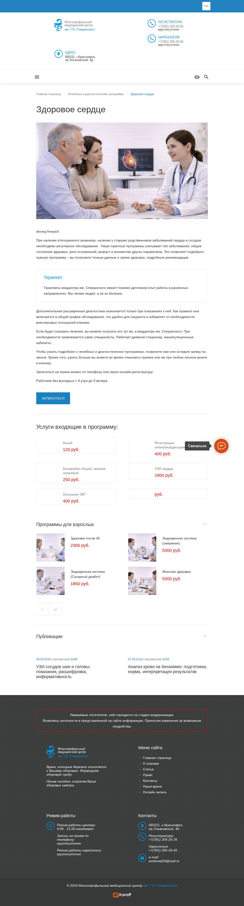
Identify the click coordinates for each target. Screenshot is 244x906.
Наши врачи (152, 786)
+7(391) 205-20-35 (170, 26)
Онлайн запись (155, 792)
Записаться (53, 398)
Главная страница (157, 758)
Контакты (150, 781)
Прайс (148, 775)
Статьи (148, 769)
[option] (76, 547)
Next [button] (55, 609)
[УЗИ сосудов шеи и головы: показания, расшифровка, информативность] (76, 650)
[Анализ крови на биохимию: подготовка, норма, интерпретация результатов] (168, 650)
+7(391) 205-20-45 (170, 41)
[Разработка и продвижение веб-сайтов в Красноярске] (122, 895)
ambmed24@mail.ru (164, 861)
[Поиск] (206, 77)
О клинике (151, 763)
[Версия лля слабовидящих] (197, 77)
